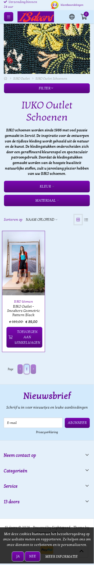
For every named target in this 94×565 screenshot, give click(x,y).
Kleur (45, 186)
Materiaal (45, 200)
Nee (32, 556)
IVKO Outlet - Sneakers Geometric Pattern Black (23, 310)
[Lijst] (86, 219)
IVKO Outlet (21, 79)
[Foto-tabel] (78, 219)
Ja (18, 556)
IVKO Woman (23, 302)
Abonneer (77, 423)
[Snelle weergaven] (35, 240)
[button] (72, 16)
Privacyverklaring (47, 432)
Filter (45, 88)
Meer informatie (61, 556)
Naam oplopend (40, 219)
